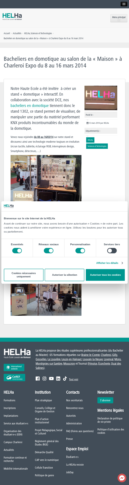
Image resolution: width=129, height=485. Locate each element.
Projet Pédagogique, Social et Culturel (48, 431)
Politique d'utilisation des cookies (110, 431)
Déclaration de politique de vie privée (109, 420)
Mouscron (69, 363)
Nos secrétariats (74, 400)
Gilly (114, 355)
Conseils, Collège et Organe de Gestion (45, 409)
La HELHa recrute (75, 464)
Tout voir (73, 379)
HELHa (27, 33)
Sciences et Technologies (41, 33)
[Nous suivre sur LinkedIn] (58, 379)
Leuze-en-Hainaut (71, 359)
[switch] (48, 250)
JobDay (70, 472)
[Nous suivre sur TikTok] (65, 379)
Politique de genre (44, 475)
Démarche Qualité (44, 452)
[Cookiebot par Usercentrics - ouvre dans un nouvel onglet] (110, 206)
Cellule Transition (44, 467)
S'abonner (105, 400)
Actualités (9, 450)
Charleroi (106, 355)
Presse (69, 438)
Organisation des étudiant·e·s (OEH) (13, 432)
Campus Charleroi (13, 442)
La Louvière (54, 359)
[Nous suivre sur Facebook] (37, 379)
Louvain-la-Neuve (93, 359)
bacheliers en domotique (30, 105)
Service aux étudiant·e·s (16, 423)
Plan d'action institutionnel (42, 420)
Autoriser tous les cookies (105, 274)
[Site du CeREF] (14, 377)
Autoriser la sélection (64, 274)
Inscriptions (10, 408)
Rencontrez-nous (74, 408)
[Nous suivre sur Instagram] (44, 379)
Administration (74, 423)
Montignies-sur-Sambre (49, 363)
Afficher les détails (107, 263)
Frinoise (92, 363)
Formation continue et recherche (15, 459)
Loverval (108, 359)
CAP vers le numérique (47, 460)
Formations (9, 400)
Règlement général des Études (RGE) (47, 442)
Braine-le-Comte (90, 355)
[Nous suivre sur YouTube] (51, 379)
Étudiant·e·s (72, 457)
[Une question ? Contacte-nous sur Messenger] (122, 478)
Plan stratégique (43, 400)
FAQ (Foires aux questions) (80, 431)
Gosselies (41, 359)
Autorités (71, 415)
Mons (117, 359)
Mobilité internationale (16, 468)
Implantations (11, 415)
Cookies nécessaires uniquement (24, 275)
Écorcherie (104, 363)
